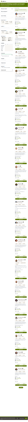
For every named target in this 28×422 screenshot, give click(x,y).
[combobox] (7, 27)
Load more (21, 387)
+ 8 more (24, 320)
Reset (12, 8)
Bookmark (18, 28)
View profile (24, 28)
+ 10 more (24, 55)
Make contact (21, 29)
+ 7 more (24, 111)
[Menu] (26, 1)
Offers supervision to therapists (6, 67)
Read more (17, 418)
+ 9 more (24, 16)
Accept (26, 418)
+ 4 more (24, 73)
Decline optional (22, 418)
